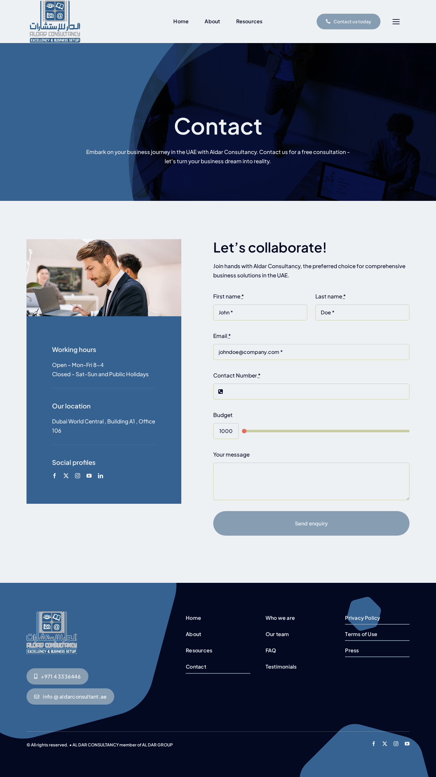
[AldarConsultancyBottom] (51, 614)
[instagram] (77, 475)
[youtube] (89, 475)
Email (222, 335)
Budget (223, 414)
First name (228, 296)
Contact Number (236, 375)
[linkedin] (100, 475)
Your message (231, 454)
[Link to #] (395, 21)
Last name (330, 296)
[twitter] (66, 475)
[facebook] (54, 475)
